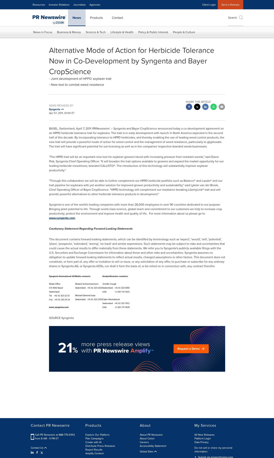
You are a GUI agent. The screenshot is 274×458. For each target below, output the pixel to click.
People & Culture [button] (184, 32)
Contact (117, 17)
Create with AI (93, 442)
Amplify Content (94, 453)
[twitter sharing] (197, 107)
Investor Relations (59, 5)
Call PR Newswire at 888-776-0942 (55, 435)
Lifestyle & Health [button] (122, 32)
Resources (39, 5)
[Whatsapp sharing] (213, 107)
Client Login (209, 5)
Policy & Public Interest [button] (153, 32)
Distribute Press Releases (100, 446)
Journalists (79, 5)
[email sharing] (222, 107)
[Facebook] (37, 452)
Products (96, 17)
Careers (144, 442)
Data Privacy (201, 442)
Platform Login (202, 438)
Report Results (94, 449)
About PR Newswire (151, 435)
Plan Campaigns (94, 438)
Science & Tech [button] (96, 32)
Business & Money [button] (69, 32)
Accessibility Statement (153, 446)
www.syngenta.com (62, 218)
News (77, 17)
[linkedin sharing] (205, 107)
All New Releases (204, 435)
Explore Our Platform (97, 435)
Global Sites (147, 451)
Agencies (94, 5)
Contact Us (37, 448)
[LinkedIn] (33, 452)
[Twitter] (42, 452)
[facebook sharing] (189, 107)
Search (232, 17)
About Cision (147, 438)
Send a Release (230, 5)
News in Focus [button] (42, 32)
